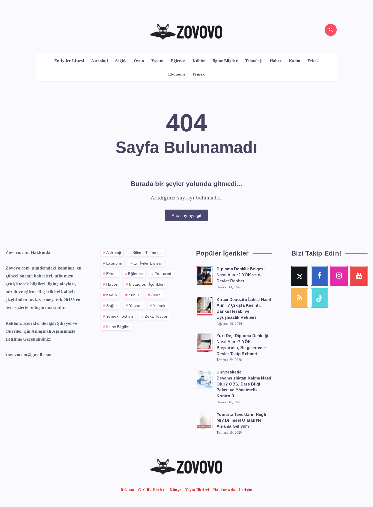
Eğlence (178, 61)
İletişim (245, 490)
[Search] (331, 30)
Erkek (313, 61)
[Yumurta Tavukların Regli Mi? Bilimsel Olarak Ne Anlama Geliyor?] (204, 420)
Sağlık (121, 61)
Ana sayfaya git (187, 215)
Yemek (198, 74)
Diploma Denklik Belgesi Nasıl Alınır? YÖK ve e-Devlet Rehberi (241, 274)
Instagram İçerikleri (147, 284)
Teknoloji (254, 61)
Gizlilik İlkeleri (152, 490)
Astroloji (99, 61)
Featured (163, 273)
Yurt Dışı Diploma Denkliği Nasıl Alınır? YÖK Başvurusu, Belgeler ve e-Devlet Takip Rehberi (242, 344)
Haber (276, 61)
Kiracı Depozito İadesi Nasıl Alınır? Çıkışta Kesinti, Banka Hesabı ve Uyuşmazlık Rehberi (244, 308)
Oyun (139, 61)
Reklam (127, 490)
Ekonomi (176, 74)
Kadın (294, 61)
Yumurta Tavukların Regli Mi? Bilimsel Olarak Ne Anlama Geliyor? (241, 420)
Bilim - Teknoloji (147, 252)
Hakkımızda (224, 490)
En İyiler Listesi (69, 61)
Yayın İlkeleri (197, 490)
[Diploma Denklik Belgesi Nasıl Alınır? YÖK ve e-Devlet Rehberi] (204, 275)
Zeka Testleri (157, 316)
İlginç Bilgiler (225, 61)
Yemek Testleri (119, 316)
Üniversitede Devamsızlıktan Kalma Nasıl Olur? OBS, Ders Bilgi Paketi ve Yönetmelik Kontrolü (244, 384)
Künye (175, 490)
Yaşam (157, 61)
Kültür (199, 61)
